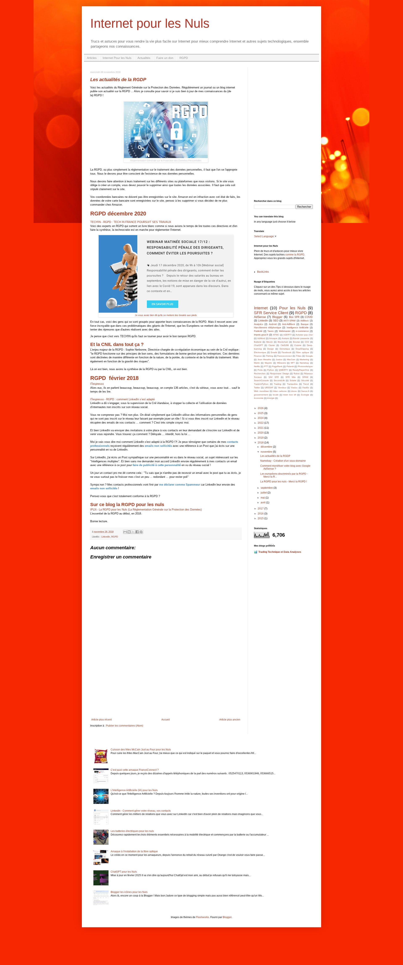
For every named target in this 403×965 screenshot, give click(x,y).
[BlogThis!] (129, 532)
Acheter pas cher (304, 335)
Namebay (304, 363)
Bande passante (301, 338)
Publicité (258, 331)
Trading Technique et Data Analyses (279, 552)
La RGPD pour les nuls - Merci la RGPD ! (283, 481)
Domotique (285, 349)
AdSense (260, 317)
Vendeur (282, 387)
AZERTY (287, 335)
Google (309, 356)
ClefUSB (285, 345)
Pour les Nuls (292, 308)
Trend (306, 384)
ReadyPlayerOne (301, 370)
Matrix (257, 363)
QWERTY (283, 370)
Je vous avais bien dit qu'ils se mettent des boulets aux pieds (166, 315)
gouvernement (261, 395)
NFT (293, 363)
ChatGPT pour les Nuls (124, 871)
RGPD (183, 58)
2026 (261, 408)
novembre (267, 451)
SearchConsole (261, 380)
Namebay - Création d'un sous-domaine (283, 460)
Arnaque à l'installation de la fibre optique (134, 851)
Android (273, 324)
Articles (92, 58)
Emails (274, 352)
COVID (309, 317)
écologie (305, 395)
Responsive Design (279, 373)
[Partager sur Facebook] (137, 532)
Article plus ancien (229, 719)
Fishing (269, 356)
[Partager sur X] (133, 532)
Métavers (281, 363)
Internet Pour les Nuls (117, 58)
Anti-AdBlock (288, 324)
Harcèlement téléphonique (267, 327)
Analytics (258, 324)
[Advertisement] (165, 683)
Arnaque (273, 338)
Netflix (257, 366)
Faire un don (164, 58)
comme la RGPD (294, 254)
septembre (267, 487)
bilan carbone (280, 391)
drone (294, 391)
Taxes (270, 331)
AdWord (261, 338)
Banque (305, 324)
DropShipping (302, 349)
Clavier (271, 345)
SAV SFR (273, 377)
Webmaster (285, 331)
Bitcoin (269, 342)
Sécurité (305, 380)
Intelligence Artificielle (298, 327)
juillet (264, 492)
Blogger (277, 317)
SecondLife (279, 380)
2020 (261, 432)
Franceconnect (284, 356)
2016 (261, 513)
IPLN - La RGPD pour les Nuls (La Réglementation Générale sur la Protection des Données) (146, 509)
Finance (258, 356)
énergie (271, 398)
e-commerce (302, 331)
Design (270, 349)
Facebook (286, 352)
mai (263, 497)
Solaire (293, 380)
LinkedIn (105, 536)
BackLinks (263, 271)
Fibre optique (302, 352)
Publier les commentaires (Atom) (124, 725)
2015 (261, 518)
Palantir (290, 366)
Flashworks (202, 917)
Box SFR (294, 317)
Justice (279, 359)
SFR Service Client (271, 313)
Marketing (304, 359)
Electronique (260, 352)
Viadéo (305, 387)
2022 (261, 422)
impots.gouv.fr (261, 334)
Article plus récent (101, 719)
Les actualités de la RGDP (275, 456)
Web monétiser (261, 391)
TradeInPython (261, 384)
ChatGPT (258, 345)
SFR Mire (290, 377)
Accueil (165, 719)
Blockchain (283, 342)
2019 (261, 437)
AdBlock (304, 320)
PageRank (277, 366)
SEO (275, 320)
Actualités (143, 58)
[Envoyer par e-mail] (125, 532)
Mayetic (268, 363)
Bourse (296, 342)
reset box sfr (289, 395)
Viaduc (294, 387)
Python (270, 370)
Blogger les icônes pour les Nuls (129, 892)
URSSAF (269, 387)
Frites (298, 356)
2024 (261, 418)
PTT (266, 366)
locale (276, 395)
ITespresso (97, 383)
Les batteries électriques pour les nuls (132, 831)
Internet (261, 308)
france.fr (305, 391)
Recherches (260, 373)
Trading (277, 384)
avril (263, 502)
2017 (261, 508)
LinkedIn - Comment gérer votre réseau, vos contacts (141, 810)
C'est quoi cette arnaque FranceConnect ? (135, 769)
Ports (260, 370)
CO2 (307, 342)
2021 (261, 427)
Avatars (285, 338)
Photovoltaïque (305, 366)
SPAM (305, 377)
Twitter (257, 387)
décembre (267, 446)
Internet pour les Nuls (149, 23)
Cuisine (297, 345)
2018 (261, 442)
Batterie (258, 342)
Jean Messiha (264, 359)
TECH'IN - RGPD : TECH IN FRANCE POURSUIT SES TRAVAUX (130, 222)
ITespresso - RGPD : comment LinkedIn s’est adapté (122, 399)
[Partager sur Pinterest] (141, 532)
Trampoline (292, 384)
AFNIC (276, 335)
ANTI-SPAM (289, 320)
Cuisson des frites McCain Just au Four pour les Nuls (141, 749)
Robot (297, 373)
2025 (261, 413)
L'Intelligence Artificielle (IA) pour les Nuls (134, 790)
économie (258, 398)
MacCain (291, 359)
